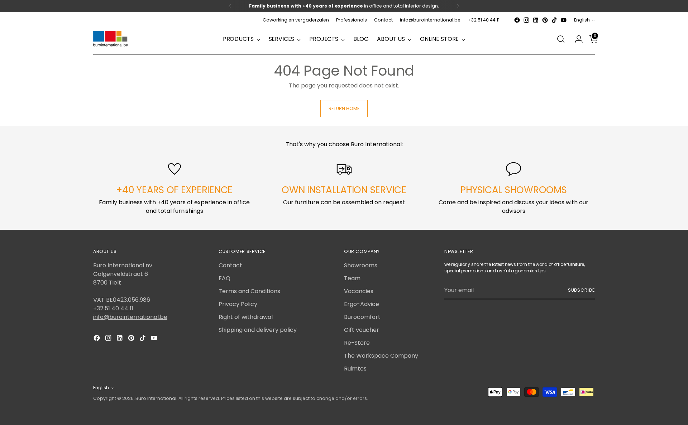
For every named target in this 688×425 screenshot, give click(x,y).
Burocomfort (362, 317)
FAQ (224, 278)
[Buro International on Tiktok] (554, 20)
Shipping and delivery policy (258, 330)
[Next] (458, 6)
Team (352, 278)
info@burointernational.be (130, 317)
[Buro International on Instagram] (526, 20)
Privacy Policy (238, 304)
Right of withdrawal (246, 317)
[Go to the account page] (576, 39)
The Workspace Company (381, 356)
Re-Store (357, 343)
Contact (230, 265)
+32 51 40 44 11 (113, 308)
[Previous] (230, 6)
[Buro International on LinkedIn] (535, 20)
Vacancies (358, 291)
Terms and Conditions (249, 291)
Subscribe (581, 290)
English (582, 20)
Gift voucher (361, 330)
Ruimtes (355, 368)
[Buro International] (111, 39)
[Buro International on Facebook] (517, 20)
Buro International (155, 398)
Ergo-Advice (361, 304)
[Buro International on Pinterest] (545, 20)
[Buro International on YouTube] (563, 20)
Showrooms (360, 265)
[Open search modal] (561, 39)
